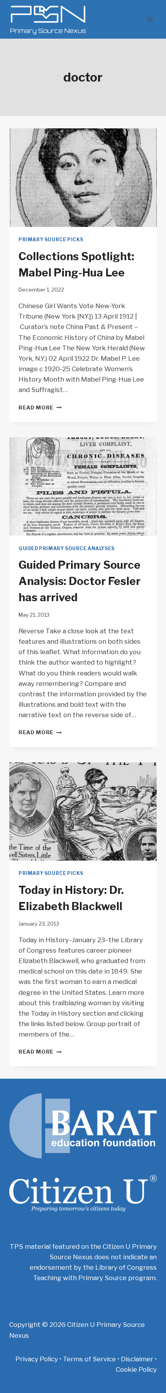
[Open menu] (149, 19)
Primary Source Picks (51, 239)
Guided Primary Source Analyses (67, 548)
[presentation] (83, 177)
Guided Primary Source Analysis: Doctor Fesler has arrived (80, 581)
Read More (40, 407)
